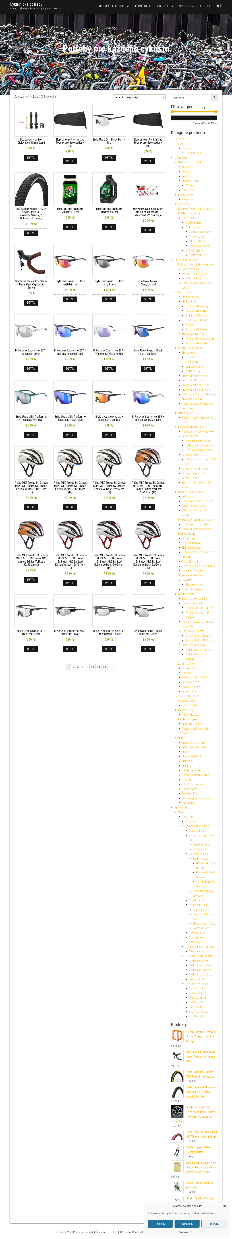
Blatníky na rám (191, 297)
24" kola (186, 176)
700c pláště (192, 227)
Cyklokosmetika (187, 700)
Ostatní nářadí (190, 789)
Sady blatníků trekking (198, 343)
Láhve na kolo (197, 1007)
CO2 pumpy (188, 538)
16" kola (186, 167)
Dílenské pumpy (191, 543)
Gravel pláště (196, 236)
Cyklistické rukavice (200, 974)
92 (92, 666)
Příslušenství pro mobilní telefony (197, 519)
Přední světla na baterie (199, 608)
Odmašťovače (190, 705)
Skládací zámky (191, 687)
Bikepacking (189, 352)
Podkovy (187, 673)
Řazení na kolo (201, 928)
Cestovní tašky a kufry (195, 273)
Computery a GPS (188, 413)
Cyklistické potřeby (26, 4)
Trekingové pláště (199, 246)
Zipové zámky (190, 691)
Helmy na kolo (197, 979)
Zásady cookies (185, 1232)
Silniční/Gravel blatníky (195, 320)
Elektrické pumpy (192, 547)
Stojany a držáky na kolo (192, 575)
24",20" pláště (193, 222)
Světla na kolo (186, 594)
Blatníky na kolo (187, 292)
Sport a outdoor (184, 807)
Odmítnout (187, 1223)
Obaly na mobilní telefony (196, 529)
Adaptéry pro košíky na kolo (198, 431)
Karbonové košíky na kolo (200, 445)
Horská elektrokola (114, 6)
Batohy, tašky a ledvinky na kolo (196, 264)
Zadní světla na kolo (193, 645)
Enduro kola (165, 6)
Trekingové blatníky (193, 334)
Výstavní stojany (191, 589)
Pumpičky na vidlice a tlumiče (199, 566)
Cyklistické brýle (198, 960)
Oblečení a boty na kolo (198, 956)
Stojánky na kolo (194, 584)
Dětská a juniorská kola (191, 162)
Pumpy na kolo (186, 533)
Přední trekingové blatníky (200, 338)
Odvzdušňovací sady (194, 784)
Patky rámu (188, 199)
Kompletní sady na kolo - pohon (196, 208)
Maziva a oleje (186, 710)
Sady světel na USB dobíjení (201, 640)
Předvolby (214, 1223)
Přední (189, 324)
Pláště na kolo (193, 153)
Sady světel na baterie (198, 635)
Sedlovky (194, 942)
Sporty (182, 812)
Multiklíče (187, 765)
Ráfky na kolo (196, 933)
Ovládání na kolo (198, 854)
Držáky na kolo (197, 1002)
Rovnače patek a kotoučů (196, 798)
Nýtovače (187, 779)
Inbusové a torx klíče (194, 742)
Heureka (179, 139)
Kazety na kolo (201, 909)
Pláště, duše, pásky (189, 213)
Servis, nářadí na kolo (187, 696)
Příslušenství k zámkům (195, 677)
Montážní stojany (188, 719)
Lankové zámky (191, 668)
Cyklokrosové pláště (200, 232)
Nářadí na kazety (191, 770)
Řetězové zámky (191, 682)
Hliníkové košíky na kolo (198, 440)
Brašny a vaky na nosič (195, 376)
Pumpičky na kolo (192, 561)
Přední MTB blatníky (196, 306)
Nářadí (182, 738)
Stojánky (187, 580)
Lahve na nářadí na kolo (195, 468)
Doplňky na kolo (198, 997)
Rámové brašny (194, 366)
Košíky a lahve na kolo (191, 427)
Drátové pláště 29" (199, 255)
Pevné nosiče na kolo (194, 505)
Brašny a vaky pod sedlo (196, 390)
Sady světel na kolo (193, 631)
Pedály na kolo (201, 844)
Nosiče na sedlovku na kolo (197, 501)
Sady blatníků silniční (197, 329)
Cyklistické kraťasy (200, 970)
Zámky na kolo (186, 663)
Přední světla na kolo (194, 603)
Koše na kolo (189, 496)
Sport (181, 143)
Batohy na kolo (190, 269)
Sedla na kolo (197, 937)
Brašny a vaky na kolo (190, 348)
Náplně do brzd (190, 714)
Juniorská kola (190, 181)
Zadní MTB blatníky (196, 315)
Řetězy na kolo (201, 849)
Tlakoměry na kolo (192, 571)
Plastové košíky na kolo (198, 450)
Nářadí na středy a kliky (195, 775)
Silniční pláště (197, 241)
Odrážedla (187, 190)
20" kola (186, 171)
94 (104, 666)
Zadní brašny (192, 371)
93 (98, 666)
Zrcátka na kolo (198, 1016)
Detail (31, 157)
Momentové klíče (191, 756)
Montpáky (187, 761)
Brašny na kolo (197, 993)
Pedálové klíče (190, 793)
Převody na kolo (198, 905)
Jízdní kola (142, 6)
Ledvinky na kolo (191, 278)
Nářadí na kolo (197, 951)
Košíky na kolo (190, 436)
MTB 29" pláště (194, 250)
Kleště (185, 752)
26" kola (190, 185)
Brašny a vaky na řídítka (195, 385)
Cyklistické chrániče (200, 965)
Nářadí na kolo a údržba (199, 946)
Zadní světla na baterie (198, 649)
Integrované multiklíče (194, 747)
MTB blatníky (189, 301)
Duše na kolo (196, 830)
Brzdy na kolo (200, 858)
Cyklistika (187, 148)
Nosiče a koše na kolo (190, 492)
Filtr (194, 118)
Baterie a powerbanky (194, 598)
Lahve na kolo (190, 454)
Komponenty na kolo (197, 826)
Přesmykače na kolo (204, 923)
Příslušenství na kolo (186, 260)
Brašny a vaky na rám (194, 380)
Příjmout (160, 1223)
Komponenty (182, 204)
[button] (224, 1206)
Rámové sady (186, 195)
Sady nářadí (189, 802)
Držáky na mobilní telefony (197, 524)
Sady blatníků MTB (196, 310)
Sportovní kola (190, 6)
